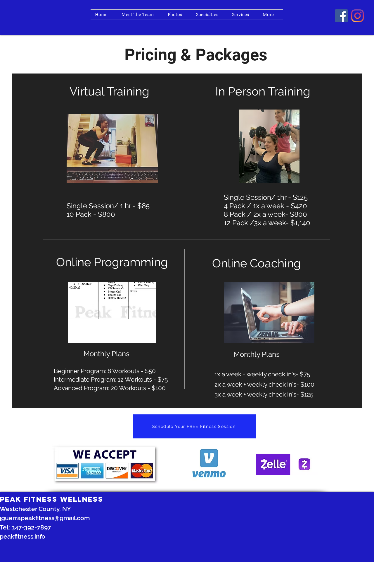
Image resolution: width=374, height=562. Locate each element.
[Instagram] (357, 15)
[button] (243, 15)
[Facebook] (341, 15)
